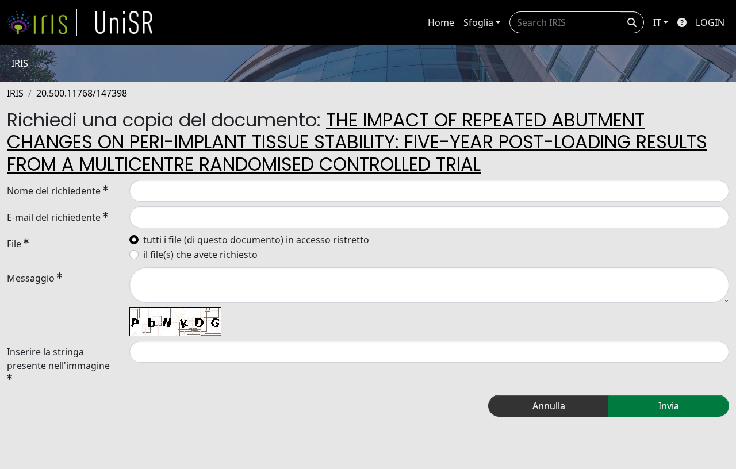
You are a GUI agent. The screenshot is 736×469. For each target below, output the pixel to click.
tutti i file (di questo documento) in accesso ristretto (256, 239)
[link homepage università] (124, 22)
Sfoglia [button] (478, 22)
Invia (668, 405)
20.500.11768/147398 (81, 93)
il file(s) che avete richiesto (200, 254)
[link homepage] (42, 22)
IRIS (15, 93)
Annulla (548, 405)
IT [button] (657, 22)
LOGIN (710, 22)
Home (441, 22)
